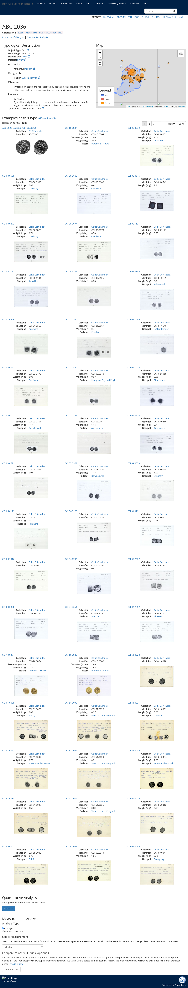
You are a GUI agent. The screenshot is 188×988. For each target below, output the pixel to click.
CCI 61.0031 (133, 702)
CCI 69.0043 (71, 846)
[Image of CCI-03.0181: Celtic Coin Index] (94, 442)
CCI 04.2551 (71, 606)
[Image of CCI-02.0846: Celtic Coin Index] (94, 394)
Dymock (158, 715)
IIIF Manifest (169, 16)
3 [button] (154, 123)
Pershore (33, 328)
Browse (41, 3)
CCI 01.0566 (8, 319)
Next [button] (170, 123)
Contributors (66, 3)
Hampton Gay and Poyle (103, 380)
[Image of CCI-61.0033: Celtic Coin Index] (94, 777)
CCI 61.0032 (8, 750)
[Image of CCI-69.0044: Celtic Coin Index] (156, 873)
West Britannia (29, 77)
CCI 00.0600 (71, 175)
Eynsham (33, 380)
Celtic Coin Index (99, 130)
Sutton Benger (161, 328)
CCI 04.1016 (8, 558)
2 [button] (149, 123)
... (163, 123)
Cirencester (160, 427)
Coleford (33, 859)
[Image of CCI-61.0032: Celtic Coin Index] (31, 777)
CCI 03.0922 (71, 463)
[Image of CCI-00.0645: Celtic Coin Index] (156, 200)
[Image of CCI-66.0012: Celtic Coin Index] (156, 822)
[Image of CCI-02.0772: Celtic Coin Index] (31, 394)
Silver (20, 59)
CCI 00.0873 (8, 223)
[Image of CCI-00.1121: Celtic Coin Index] (156, 247)
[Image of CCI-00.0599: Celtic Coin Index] (31, 203)
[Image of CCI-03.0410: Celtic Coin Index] (156, 442)
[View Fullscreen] (100, 63)
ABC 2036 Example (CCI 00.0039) (19, 127)
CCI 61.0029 (8, 702)
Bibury (32, 715)
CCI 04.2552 (133, 606)
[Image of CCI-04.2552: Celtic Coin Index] (156, 631)
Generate (8, 908)
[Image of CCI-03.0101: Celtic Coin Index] (31, 442)
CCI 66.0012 (133, 798)
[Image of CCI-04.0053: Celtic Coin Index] (156, 490)
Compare (99, 3)
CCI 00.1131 (8, 271)
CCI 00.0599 (8, 175)
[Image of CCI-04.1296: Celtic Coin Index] (94, 583)
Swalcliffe (33, 280)
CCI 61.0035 (8, 798)
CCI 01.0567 (71, 319)
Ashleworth (159, 284)
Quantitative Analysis (37, 37)
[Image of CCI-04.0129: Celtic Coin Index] (94, 532)
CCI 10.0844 (71, 127)
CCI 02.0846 (71, 367)
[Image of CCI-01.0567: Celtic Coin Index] (94, 346)
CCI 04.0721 (133, 511)
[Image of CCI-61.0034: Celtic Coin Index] (156, 777)
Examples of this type (13, 37)
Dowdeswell (35, 427)
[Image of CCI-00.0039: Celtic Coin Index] (156, 155)
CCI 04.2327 (133, 558)
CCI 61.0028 (133, 654)
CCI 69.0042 (8, 846)
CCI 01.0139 (133, 271)
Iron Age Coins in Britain (17, 3)
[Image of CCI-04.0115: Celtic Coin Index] (31, 538)
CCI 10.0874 (8, 654)
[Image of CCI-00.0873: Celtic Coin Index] (31, 251)
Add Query (17, 963)
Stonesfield (159, 380)
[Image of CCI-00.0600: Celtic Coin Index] (94, 203)
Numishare (180, 984)
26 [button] (180, 123)
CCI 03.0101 (8, 415)
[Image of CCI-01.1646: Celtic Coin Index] (156, 343)
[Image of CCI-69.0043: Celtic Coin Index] (94, 870)
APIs (146, 3)
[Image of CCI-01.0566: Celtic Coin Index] (31, 343)
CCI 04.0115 (8, 511)
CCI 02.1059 (133, 367)
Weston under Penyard (103, 715)
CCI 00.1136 (71, 271)
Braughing (159, 859)
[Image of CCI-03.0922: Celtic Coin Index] (94, 490)
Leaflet (129, 106)
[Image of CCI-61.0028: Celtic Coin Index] (156, 675)
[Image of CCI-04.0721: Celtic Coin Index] (156, 535)
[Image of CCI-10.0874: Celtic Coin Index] (31, 685)
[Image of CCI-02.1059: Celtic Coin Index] (156, 394)
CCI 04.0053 (133, 463)
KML (147, 16)
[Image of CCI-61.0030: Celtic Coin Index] (94, 730)
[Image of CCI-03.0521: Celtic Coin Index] (31, 487)
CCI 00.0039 (133, 127)
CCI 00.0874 (71, 223)
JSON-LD (138, 16)
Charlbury (158, 140)
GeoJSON (156, 16)
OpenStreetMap (147, 106)
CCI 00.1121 (133, 223)
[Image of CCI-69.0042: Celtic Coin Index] (31, 873)
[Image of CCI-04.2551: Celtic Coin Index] (94, 631)
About (79, 3)
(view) (180, 16)
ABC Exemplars (36, 130)
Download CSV (48, 118)
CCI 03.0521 (8, 463)
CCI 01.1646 (133, 319)
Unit (25, 56)
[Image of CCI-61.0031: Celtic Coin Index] (156, 730)
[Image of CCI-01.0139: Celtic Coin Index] (156, 298)
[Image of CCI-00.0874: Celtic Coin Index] (94, 251)
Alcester (95, 616)
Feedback (134, 3)
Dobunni (28, 68)
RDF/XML (121, 16)
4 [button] (158, 123)
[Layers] (181, 53)
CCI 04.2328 (8, 606)
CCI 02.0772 (8, 367)
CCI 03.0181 (71, 415)
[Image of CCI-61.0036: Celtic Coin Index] (94, 825)
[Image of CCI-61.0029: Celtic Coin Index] (31, 730)
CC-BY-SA (167, 106)
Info (88, 3)
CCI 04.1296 (71, 558)
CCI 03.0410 (133, 415)
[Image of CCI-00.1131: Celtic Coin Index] (31, 295)
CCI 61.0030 (71, 702)
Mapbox (182, 106)
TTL (130, 16)
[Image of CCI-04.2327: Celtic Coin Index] (156, 580)
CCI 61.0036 (71, 798)
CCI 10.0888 (71, 654)
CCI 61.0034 (133, 750)
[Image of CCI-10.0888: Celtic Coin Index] (94, 685)
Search (52, 3)
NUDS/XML (109, 16)
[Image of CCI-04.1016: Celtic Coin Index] (31, 580)
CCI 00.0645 (133, 175)
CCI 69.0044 (133, 846)
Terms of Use (9, 981)
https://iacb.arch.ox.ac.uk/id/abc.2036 (39, 33)
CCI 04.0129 (71, 511)
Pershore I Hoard (100, 143)
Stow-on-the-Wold (163, 763)
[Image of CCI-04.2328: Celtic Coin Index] (31, 628)
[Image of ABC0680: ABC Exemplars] (31, 146)
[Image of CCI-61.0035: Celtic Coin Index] (31, 822)
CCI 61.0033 (71, 750)
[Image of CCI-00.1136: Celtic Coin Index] (94, 295)
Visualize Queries (116, 3)
